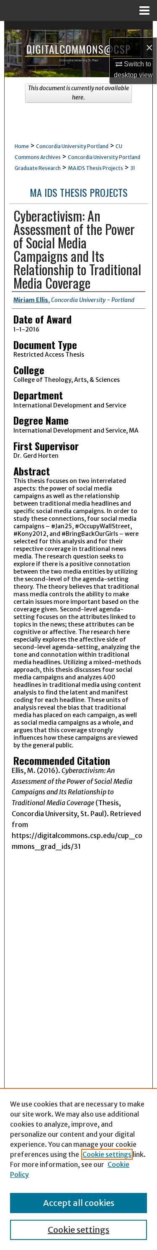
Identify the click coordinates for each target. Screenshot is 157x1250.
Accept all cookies (78, 1203)
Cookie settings (106, 1154)
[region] (78, 1169)
